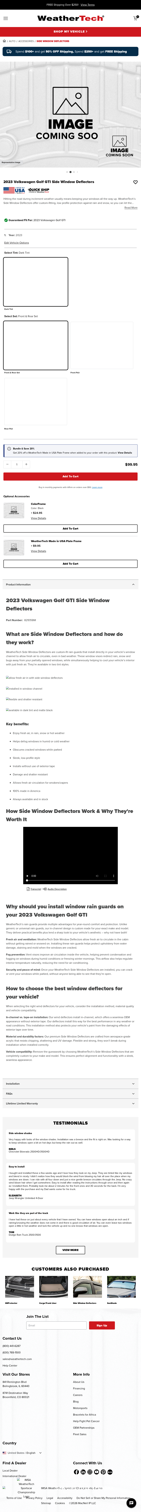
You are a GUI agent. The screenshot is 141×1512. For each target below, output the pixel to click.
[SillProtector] (19, 1286)
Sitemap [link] (46, 1503)
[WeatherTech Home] (70, 18)
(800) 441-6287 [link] (11, 1346)
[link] (4, 41)
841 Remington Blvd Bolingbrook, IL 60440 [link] (16, 1384)
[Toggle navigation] (5, 19)
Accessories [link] (26, 41)
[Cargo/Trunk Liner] (53, 1286)
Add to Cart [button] (70, 529)
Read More (131, 208)
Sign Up (102, 1325)
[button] (67, 172)
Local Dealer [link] (10, 1471)
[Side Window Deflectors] (87, 1286)
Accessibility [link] (64, 1498)
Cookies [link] (60, 1503)
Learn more (97, 487)
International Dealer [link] (14, 1476)
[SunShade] (121, 1286)
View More (70, 1250)
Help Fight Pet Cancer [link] (86, 1421)
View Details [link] (38, 518)
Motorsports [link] (80, 1408)
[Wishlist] (135, 182)
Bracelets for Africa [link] (84, 1415)
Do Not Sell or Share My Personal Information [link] (104, 1498)
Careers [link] (77, 1395)
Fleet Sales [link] (79, 1434)
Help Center (10, 1366)
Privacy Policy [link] (34, 1498)
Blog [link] (76, 1402)
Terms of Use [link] (14, 1498)
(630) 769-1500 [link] (12, 1352)
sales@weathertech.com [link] (17, 1359)
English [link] (30, 1453)
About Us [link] (78, 1382)
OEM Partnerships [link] (83, 1428)
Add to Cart (71, 476)
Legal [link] (50, 1498)
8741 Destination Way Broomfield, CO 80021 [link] (16, 1395)
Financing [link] (79, 1388)
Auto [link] (12, 41)
